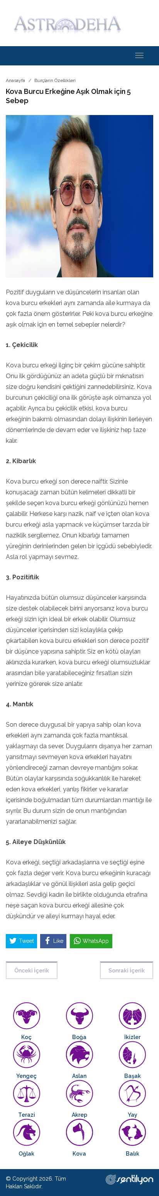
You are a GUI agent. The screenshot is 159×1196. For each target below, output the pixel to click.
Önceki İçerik (31, 970)
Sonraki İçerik (126, 970)
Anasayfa (15, 80)
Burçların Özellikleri (55, 80)
